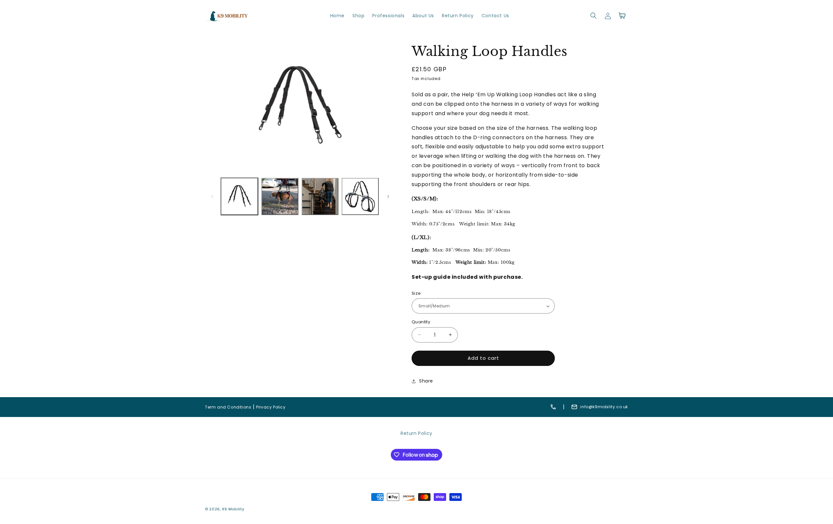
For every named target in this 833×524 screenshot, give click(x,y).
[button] (593, 15)
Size (416, 293)
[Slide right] (388, 196)
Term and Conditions (228, 407)
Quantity (421, 322)
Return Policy (416, 433)
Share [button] (426, 381)
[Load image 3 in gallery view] (320, 196)
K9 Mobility (233, 509)
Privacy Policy (270, 407)
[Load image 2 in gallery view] (279, 196)
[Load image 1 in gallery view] (239, 196)
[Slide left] (212, 196)
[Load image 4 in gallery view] (360, 196)
